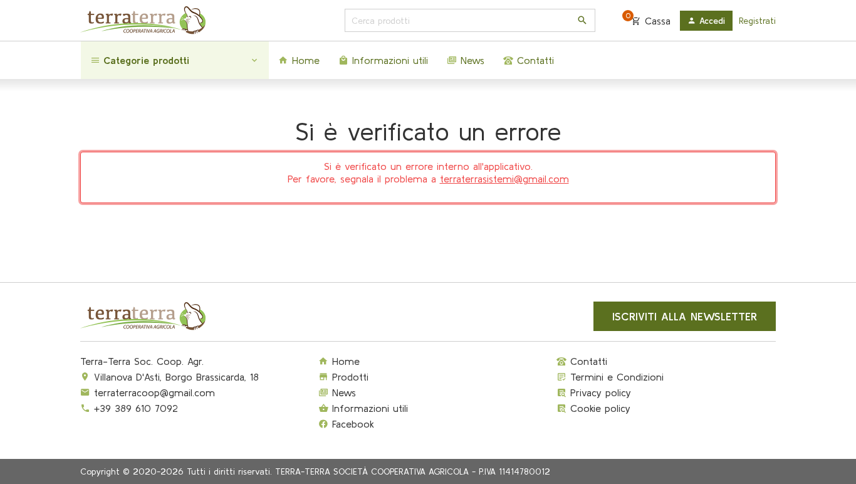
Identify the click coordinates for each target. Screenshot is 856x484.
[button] (175, 60)
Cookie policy (598, 408)
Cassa (648, 20)
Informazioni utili (368, 408)
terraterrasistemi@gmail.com (504, 178)
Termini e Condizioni (615, 376)
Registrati (757, 21)
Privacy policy (598, 392)
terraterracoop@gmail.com (154, 392)
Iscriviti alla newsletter (684, 316)
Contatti (586, 361)
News (342, 392)
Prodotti (348, 376)
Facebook (351, 423)
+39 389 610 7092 (136, 408)
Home (344, 361)
